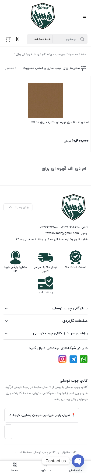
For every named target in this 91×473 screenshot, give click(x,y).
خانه (83, 54)
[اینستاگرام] (62, 359)
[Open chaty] (78, 460)
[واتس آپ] (84, 359)
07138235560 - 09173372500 (59, 227)
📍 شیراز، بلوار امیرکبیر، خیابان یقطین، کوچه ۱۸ (41, 415)
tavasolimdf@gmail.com (62, 233)
